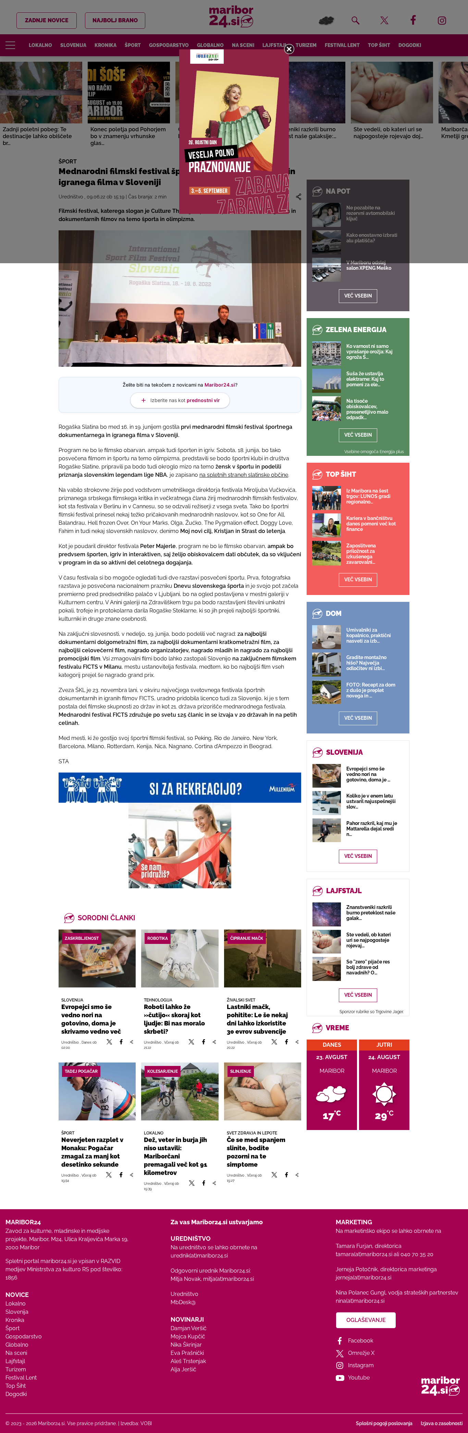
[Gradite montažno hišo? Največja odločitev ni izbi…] (326, 665)
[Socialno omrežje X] (109, 1044)
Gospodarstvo (23, 1336)
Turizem (15, 1369)
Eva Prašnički (187, 1353)
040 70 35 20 (417, 1254)
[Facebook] (121, 1044)
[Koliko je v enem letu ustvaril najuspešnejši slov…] (326, 803)
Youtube (359, 1377)
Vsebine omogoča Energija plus (374, 451)
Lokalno (15, 1303)
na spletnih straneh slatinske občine (243, 475)
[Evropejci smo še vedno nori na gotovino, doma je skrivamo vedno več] (97, 958)
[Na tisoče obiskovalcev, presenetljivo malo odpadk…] (326, 408)
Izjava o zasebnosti (442, 1423)
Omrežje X (361, 1353)
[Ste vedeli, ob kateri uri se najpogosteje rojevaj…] (326, 942)
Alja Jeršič (183, 1369)
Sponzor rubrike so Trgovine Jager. (372, 1011)
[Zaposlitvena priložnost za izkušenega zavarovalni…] (326, 553)
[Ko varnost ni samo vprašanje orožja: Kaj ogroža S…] (326, 353)
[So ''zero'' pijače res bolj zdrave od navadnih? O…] (326, 969)
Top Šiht (15, 1386)
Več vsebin (358, 296)
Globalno (16, 1344)
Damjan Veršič (189, 1328)
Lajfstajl (15, 1361)
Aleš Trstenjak (188, 1361)
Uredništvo (184, 1294)
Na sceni (16, 1353)
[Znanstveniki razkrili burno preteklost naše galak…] (326, 914)
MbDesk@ (183, 1302)
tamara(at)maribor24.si (364, 1254)
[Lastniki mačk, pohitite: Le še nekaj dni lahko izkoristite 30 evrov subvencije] (262, 958)
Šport (12, 1328)
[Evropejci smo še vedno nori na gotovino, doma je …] (326, 776)
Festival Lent (21, 1377)
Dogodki (16, 1394)
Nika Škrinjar (186, 1344)
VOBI (146, 1423)
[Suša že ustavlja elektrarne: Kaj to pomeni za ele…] (326, 381)
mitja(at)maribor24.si (228, 1279)
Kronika (14, 1320)
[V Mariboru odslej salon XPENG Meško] (326, 270)
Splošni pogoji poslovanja (384, 1423)
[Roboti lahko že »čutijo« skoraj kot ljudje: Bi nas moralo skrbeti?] (179, 958)
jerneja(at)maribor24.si (363, 1277)
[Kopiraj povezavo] (131, 1044)
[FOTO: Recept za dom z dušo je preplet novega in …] (326, 692)
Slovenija (16, 1312)
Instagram (361, 1365)
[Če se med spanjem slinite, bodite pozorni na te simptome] (262, 1091)
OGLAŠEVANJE (366, 1320)
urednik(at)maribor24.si (199, 1255)
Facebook (360, 1340)
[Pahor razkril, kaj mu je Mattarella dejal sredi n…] (326, 830)
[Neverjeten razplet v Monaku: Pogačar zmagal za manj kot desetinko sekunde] (97, 1091)
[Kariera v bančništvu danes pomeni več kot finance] (326, 525)
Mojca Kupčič (188, 1336)
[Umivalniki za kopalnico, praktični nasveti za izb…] (326, 637)
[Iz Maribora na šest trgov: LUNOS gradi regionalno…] (326, 498)
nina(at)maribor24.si (360, 1301)
